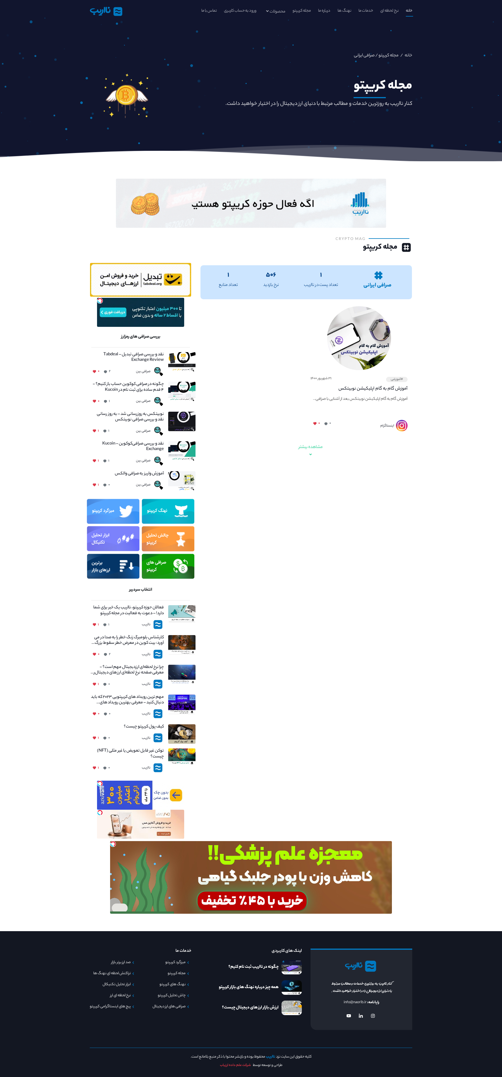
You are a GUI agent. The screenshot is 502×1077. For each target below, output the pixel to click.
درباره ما (324, 11)
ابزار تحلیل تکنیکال (117, 985)
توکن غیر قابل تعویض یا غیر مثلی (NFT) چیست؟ (130, 753)
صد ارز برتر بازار (121, 962)
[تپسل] (100, 301)
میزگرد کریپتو (175, 962)
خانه (409, 11)
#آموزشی (397, 379)
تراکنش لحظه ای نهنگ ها (112, 974)
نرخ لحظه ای (389, 11)
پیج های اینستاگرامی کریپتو (110, 1007)
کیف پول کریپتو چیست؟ (144, 727)
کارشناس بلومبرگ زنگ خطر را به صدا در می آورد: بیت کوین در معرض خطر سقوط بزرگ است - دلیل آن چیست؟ (129, 640)
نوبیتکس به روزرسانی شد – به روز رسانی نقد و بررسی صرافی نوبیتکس (130, 417)
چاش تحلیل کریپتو (172, 996)
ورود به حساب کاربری (240, 11)
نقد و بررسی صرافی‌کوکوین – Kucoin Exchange (133, 446)
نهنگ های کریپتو (172, 985)
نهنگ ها (344, 11)
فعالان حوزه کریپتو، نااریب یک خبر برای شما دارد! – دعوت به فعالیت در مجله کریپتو (128, 610)
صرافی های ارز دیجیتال (169, 1007)
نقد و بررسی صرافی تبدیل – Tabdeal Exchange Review (133, 357)
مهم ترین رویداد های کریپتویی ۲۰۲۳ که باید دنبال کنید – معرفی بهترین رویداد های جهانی (127, 700)
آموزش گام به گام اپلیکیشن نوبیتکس (373, 389)
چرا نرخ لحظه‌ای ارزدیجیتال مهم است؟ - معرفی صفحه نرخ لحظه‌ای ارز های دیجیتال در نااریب (127, 670)
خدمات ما (365, 11)
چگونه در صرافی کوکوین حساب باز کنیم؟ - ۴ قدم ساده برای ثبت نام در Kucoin (128, 387)
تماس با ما (209, 11)
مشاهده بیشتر (311, 447)
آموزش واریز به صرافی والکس (139, 474)
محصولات (277, 11)
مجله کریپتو (302, 11)
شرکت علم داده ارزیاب (235, 1065)
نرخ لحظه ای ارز (120, 996)
